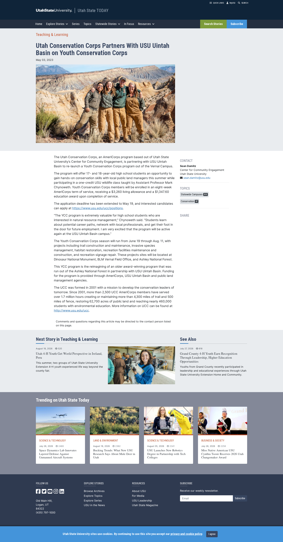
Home (38, 24)
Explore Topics (93, 495)
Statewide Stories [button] (106, 24)
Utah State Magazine (145, 505)
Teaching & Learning (52, 34)
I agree (212, 534)
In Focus (129, 24)
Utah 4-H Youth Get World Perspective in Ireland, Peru (69, 355)
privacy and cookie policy (186, 534)
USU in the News (94, 505)
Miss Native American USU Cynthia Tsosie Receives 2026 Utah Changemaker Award (222, 453)
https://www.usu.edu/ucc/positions (97, 208)
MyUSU (232, 3)
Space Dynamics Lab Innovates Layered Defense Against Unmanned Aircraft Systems (57, 453)
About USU (139, 491)
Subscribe (237, 24)
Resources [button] (144, 24)
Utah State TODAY (93, 10)
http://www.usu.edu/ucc (71, 310)
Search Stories (213, 24)
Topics (87, 24)
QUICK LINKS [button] (218, 3)
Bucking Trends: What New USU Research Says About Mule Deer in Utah (114, 453)
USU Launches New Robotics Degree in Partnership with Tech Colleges (166, 453)
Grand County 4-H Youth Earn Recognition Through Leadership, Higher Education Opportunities (208, 357)
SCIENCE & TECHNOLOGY (52, 440)
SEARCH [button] (244, 3)
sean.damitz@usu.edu (196, 177)
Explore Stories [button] (55, 24)
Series (76, 24)
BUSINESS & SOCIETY (212, 440)
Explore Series (93, 500)
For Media (138, 495)
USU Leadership (142, 500)
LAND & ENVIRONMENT (105, 440)
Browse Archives (94, 491)
